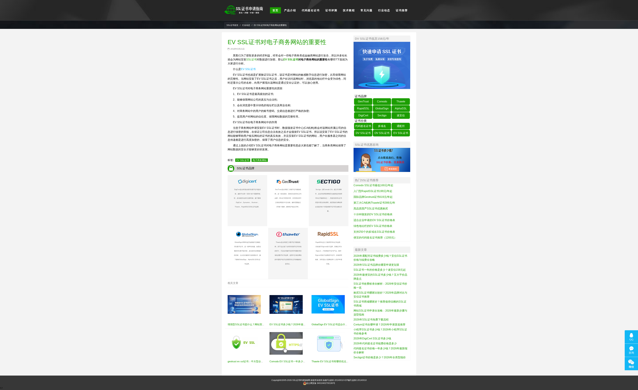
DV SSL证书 (363, 133)
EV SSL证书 (290, 59)
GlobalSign (382, 108)
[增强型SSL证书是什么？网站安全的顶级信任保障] (244, 304)
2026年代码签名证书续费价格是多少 (375, 343)
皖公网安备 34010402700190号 (320, 383)
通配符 (401, 126)
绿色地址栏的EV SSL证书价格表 (373, 226)
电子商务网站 (260, 160)
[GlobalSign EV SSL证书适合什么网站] (328, 304)
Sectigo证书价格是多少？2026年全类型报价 (380, 357)
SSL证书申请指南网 (301, 380)
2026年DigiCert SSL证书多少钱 (372, 338)
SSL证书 (251, 59)
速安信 (401, 115)
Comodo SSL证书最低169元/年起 (373, 185)
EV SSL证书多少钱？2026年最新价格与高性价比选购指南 (301, 324)
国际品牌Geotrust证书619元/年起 (373, 196)
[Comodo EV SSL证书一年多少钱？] (286, 343)
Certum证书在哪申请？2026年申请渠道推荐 (379, 324)
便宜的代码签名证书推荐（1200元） (375, 237)
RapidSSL (363, 108)
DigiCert (363, 115)
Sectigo (381, 115)
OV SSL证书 (381, 133)
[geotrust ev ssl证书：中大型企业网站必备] (244, 342)
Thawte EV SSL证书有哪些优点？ (330, 361)
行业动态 (246, 25)
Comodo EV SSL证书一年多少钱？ (288, 361)
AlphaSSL (401, 108)
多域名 (382, 126)
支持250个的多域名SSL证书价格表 (374, 231)
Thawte (400, 101)
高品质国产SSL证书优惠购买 (371, 208)
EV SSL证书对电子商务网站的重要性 (277, 42)
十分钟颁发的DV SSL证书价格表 (373, 214)
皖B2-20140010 (336, 380)
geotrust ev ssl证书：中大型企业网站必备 (250, 361)
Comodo (382, 101)
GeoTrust (363, 101)
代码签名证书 (363, 126)
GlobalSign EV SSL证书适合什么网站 (332, 324)
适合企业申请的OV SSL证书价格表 (374, 220)
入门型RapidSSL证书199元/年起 (373, 191)
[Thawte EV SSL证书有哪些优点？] (328, 342)
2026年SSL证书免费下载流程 (371, 319)
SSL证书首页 (232, 25)
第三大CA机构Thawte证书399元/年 (374, 202)
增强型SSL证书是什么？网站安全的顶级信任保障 (255, 324)
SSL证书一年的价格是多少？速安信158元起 (380, 269)
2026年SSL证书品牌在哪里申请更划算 (376, 264)
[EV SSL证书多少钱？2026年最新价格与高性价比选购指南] (286, 304)
